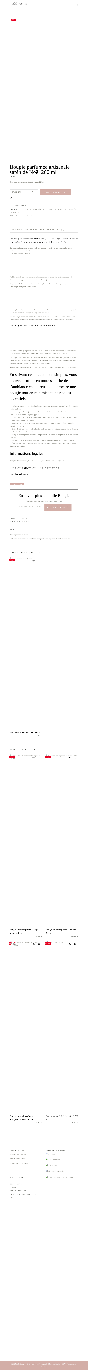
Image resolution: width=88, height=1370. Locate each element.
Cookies (44, 1367)
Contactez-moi (17, 484)
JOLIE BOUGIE (26, 216)
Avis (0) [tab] (60, 229)
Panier (13, 1187)
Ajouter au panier (55, 192)
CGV (64, 1364)
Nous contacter (18, 1191)
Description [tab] (16, 229)
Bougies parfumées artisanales (39, 209)
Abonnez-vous (58, 507)
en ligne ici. (60, 461)
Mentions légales (54, 1364)
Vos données (71, 1364)
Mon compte (16, 1184)
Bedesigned (42, 1364)
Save (14, 20)
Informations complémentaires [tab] (39, 229)
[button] (11, 197)
